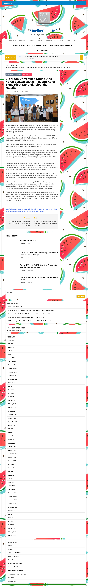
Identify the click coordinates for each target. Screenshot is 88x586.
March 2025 (11, 400)
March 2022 (11, 528)
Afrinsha (21, 41)
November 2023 (12, 457)
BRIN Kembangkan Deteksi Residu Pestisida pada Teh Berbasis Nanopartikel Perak (32, 321)
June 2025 (11, 390)
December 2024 (12, 411)
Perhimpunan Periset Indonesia (17, 574)
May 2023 (10, 478)
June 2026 (11, 347)
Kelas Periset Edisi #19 (28, 240)
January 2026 (12, 365)
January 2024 (12, 450)
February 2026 (12, 361)
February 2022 (12, 532)
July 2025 (10, 386)
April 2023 (11, 482)
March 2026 (11, 358)
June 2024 (11, 432)
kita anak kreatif (18, 45)
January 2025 (12, 407)
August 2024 (11, 425)
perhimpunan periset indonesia (61, 45)
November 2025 (12, 372)
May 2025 (10, 393)
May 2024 (10, 436)
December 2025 (12, 368)
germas (41, 41)
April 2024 (11, 439)
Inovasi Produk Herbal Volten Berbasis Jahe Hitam (42, 56)
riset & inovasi (42, 50)
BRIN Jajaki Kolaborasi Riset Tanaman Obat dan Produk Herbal (26, 317)
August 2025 (11, 382)
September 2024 (12, 422)
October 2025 (12, 375)
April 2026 (11, 354)
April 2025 (11, 397)
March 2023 (11, 486)
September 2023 (12, 464)
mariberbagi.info (44, 31)
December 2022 (12, 496)
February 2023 (12, 489)
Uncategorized (12, 581)
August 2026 (11, 340)
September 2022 (12, 507)
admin (8, 91)
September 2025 (12, 379)
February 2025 (12, 404)
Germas (10, 549)
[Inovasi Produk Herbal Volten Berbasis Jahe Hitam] (22, 59)
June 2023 (11, 475)
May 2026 (10, 350)
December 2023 (12, 454)
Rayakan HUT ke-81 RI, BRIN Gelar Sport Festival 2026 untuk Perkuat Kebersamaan (32, 314)
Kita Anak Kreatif (13, 567)
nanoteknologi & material (37, 45)
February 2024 (12, 447)
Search (9, 293)
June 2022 (11, 518)
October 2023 (12, 461)
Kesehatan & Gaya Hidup (15, 563)
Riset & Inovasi (27, 74)
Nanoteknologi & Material (13, 74)
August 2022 (11, 510)
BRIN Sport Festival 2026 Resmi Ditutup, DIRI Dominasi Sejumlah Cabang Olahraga (32, 310)
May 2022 (10, 521)
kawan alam (71, 41)
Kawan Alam (11, 560)
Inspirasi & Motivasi (13, 556)
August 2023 (11, 468)
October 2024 (12, 418)
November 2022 (12, 500)
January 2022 (12, 535)
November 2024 (12, 414)
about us (12, 41)
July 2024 (10, 429)
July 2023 (10, 471)
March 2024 (11, 443)
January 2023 (12, 493)
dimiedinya (31, 41)
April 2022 (11, 525)
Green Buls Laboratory (55, 41)
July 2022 (10, 514)
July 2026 (10, 343)
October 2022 (12, 503)
